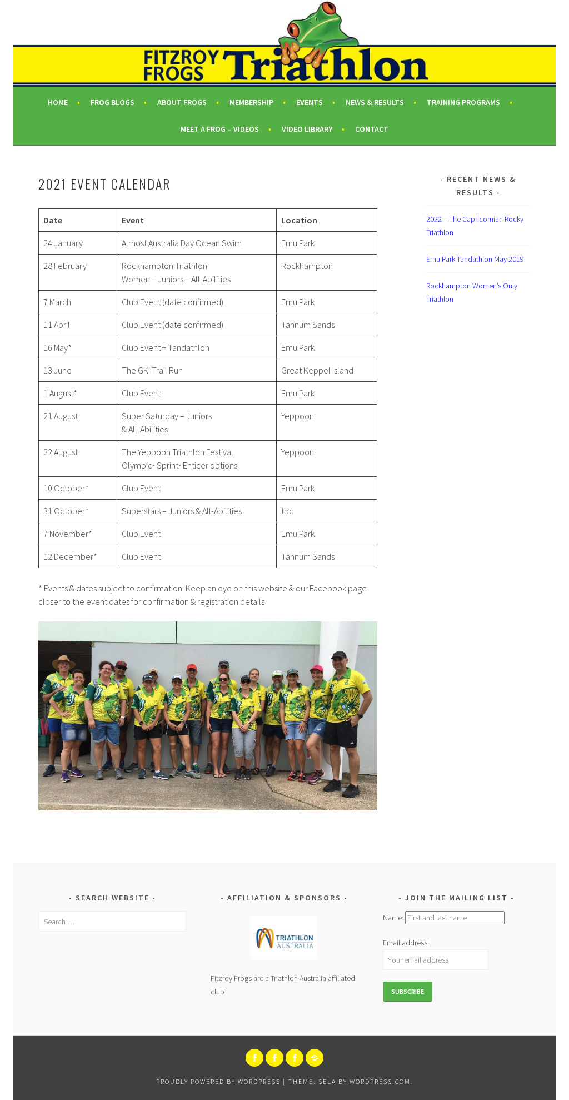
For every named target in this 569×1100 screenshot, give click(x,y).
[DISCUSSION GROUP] (294, 1058)
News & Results (375, 102)
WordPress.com (380, 1081)
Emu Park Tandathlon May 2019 (475, 259)
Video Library (307, 129)
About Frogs (182, 102)
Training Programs (463, 102)
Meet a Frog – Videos (220, 129)
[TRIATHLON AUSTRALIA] (314, 1058)
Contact (371, 129)
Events (309, 102)
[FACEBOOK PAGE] (254, 1058)
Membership (251, 102)
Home (58, 102)
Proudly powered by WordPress (218, 1081)
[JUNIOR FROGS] (274, 1058)
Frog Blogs (112, 102)
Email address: (406, 943)
